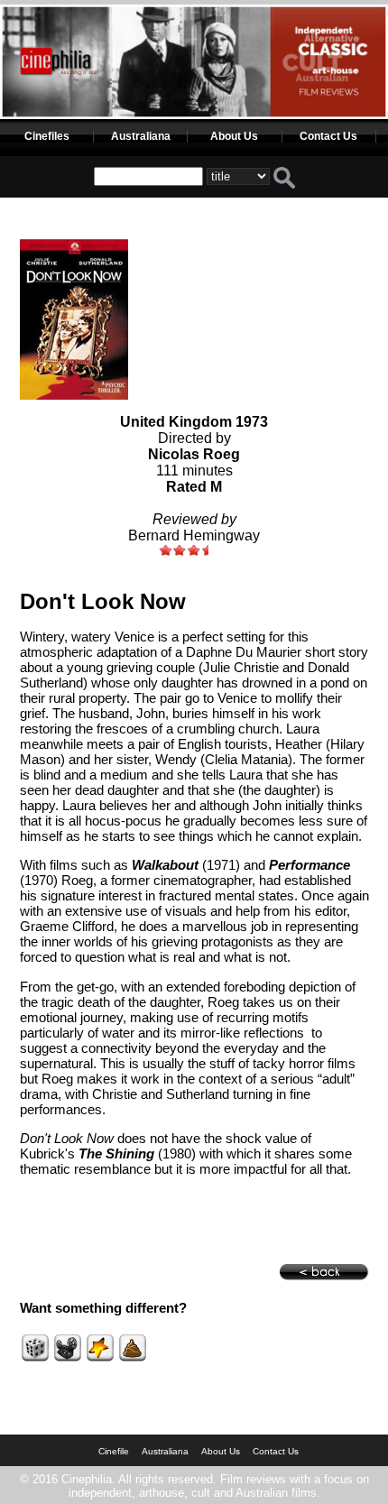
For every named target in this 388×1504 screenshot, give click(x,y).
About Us (234, 136)
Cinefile (113, 1451)
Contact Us (328, 136)
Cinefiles (46, 136)
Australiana (141, 136)
